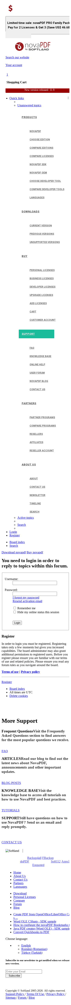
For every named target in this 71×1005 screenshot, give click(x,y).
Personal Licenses (24, 897)
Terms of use (10, 671)
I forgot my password (26, 597)
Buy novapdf (35, 552)
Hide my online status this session (38, 612)
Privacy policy (30, 671)
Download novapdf (14, 552)
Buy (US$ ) (18, 34)
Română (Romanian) (34, 949)
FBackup (48, 858)
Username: (11, 579)
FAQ (5, 751)
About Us (19, 876)
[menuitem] (29, 105)
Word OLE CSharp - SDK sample (34, 921)
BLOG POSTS (11, 783)
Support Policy (15, 994)
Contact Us (20, 879)
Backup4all (34, 858)
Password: (11, 590)
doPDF (24, 861)
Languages (20, 886)
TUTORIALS (11, 810)
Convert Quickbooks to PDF (31, 932)
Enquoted (38, 865)
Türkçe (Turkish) (31, 952)
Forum (17, 904)
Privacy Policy (55, 994)
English (26, 945)
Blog (16, 907)
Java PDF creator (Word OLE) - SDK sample (41, 928)
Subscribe (13, 975)
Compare (19, 900)
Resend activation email (27, 601)
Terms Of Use (35, 994)
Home (17, 872)
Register (7, 682)
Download (20, 893)
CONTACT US (12, 842)
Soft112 (56, 861)
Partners (18, 883)
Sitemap (11, 997)
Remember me (26, 608)
